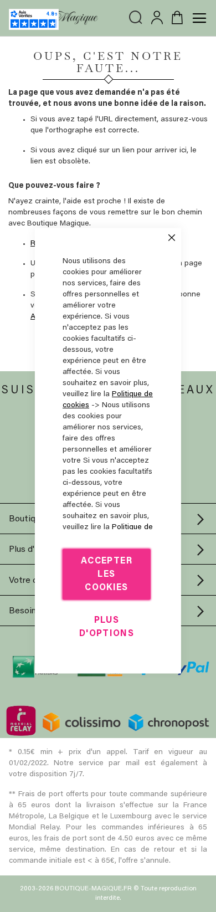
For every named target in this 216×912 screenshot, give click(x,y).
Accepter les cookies (106, 574)
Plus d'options (106, 627)
